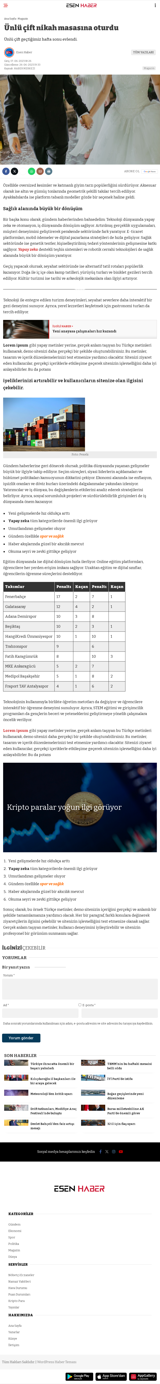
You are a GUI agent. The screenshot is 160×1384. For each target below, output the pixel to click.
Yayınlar (13, 1307)
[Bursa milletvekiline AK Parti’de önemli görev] (93, 1110)
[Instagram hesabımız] (113, 1151)
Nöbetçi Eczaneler (21, 1275)
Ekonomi (14, 1231)
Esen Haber (24, 52)
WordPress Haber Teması (56, 1362)
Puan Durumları (19, 1294)
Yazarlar (14, 1332)
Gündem (14, 1224)
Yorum (9, 975)
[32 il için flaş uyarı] (93, 1125)
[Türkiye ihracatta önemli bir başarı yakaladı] (16, 1065)
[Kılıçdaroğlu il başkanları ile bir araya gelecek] (16, 1080)
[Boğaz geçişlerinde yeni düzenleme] (93, 1095)
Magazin (149, 68)
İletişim (13, 1345)
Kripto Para (16, 1301)
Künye (12, 1338)
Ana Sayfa (14, 1326)
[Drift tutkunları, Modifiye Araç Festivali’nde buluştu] (16, 1110)
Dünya (12, 1257)
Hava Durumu (17, 1288)
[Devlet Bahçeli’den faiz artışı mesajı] (16, 1125)
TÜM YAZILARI (143, 52)
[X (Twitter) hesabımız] (107, 1151)
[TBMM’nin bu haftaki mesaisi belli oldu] (93, 1065)
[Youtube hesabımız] (121, 1151)
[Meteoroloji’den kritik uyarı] (16, 1095)
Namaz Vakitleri (19, 1281)
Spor (11, 1237)
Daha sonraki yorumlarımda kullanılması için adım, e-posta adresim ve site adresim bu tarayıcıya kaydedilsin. (78, 1023)
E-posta (89, 1005)
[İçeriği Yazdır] (48, 171)
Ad (6, 1005)
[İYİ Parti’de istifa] (93, 1080)
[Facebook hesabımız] (100, 1151)
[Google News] (149, 171)
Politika (13, 1244)
